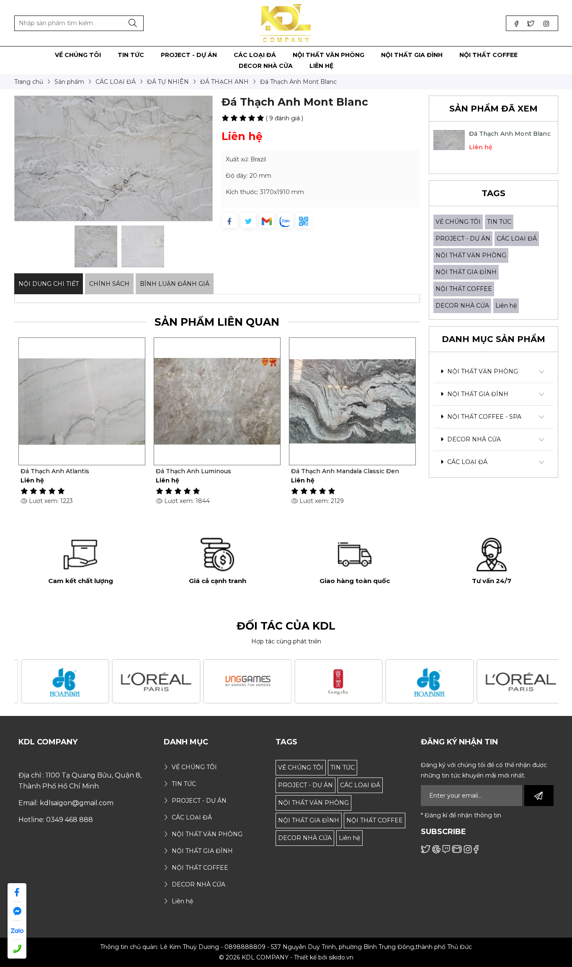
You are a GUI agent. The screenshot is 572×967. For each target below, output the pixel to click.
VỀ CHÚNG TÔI (458, 222)
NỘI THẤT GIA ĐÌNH (466, 272)
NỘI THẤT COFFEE (463, 289)
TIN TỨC (499, 222)
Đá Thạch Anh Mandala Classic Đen (345, 471)
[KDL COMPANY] (286, 22)
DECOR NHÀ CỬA (462, 305)
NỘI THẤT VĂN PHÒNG (470, 255)
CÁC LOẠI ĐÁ (517, 238)
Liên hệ (506, 305)
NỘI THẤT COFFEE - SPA (483, 416)
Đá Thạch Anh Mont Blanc (510, 133)
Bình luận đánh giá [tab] (174, 284)
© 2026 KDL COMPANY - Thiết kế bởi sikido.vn (286, 957)
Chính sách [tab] (109, 284)
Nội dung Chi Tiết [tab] (48, 284)
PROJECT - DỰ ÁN (462, 238)
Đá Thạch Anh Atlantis (55, 471)
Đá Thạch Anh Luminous (193, 471)
